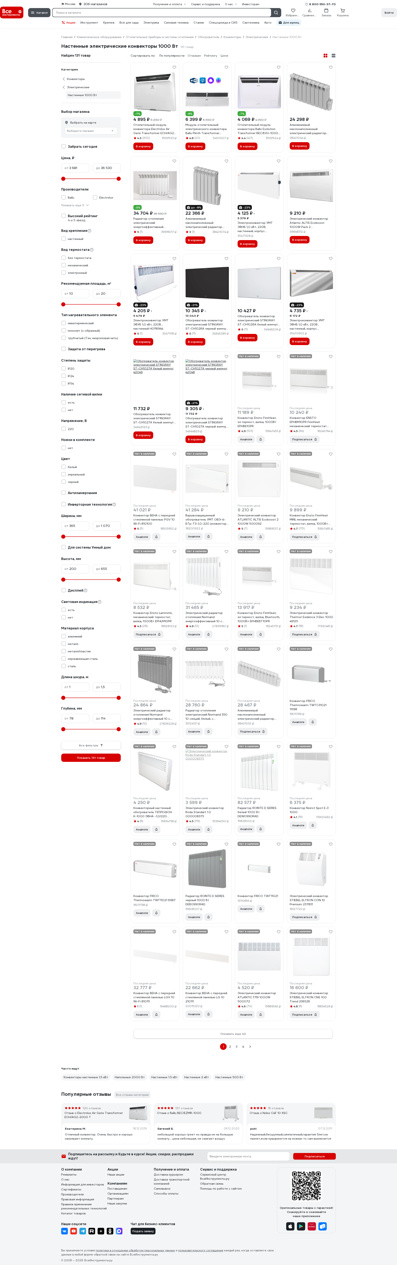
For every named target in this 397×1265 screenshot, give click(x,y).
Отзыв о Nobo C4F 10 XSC (269, 1113)
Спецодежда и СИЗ (223, 22)
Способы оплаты (166, 1193)
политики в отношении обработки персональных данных (135, 1250)
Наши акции (116, 1174)
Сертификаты (71, 1189)
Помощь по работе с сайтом (221, 1188)
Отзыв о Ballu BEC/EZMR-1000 (179, 1113)
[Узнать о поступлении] (260, 439)
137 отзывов (184, 1108)
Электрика (151, 22)
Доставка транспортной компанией (171, 1181)
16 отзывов (276, 1108)
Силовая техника (176, 22)
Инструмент (89, 22)
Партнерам (116, 1198)
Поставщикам (117, 1188)
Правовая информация (77, 1199)
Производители (72, 1194)
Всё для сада (129, 22)
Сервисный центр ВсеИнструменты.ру (215, 1176)
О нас (65, 1179)
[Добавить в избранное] (174, 67)
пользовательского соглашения (200, 1250)
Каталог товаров (73, 1213)
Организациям (118, 1193)
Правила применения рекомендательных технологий (84, 1206)
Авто (267, 22)
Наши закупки (117, 1203)
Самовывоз (162, 1188)
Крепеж (109, 22)
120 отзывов (92, 1108)
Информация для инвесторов (82, 1184)
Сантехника (250, 22)
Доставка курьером (168, 1174)
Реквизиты (69, 1174)
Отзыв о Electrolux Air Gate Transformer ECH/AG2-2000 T (94, 1115)
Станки (199, 22)
